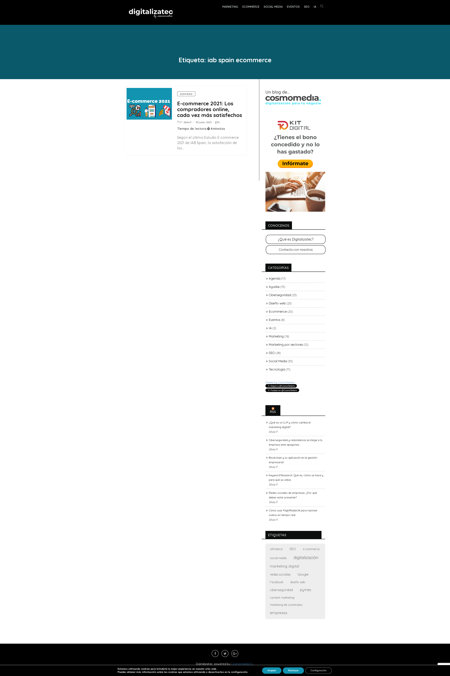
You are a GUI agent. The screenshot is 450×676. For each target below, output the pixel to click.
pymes (305, 590)
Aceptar (271, 670)
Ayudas (274, 287)
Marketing (230, 6)
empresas (278, 612)
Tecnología (277, 369)
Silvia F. (188, 122)
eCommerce (250, 6)
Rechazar (293, 670)
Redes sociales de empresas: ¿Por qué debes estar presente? (293, 495)
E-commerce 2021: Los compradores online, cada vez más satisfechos (209, 109)
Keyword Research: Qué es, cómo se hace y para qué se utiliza (296, 478)
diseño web (297, 582)
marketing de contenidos (286, 605)
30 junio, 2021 (204, 122)
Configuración (318, 670)
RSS (273, 412)
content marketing (282, 597)
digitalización (306, 557)
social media (278, 558)
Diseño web (277, 303)
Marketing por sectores (286, 345)
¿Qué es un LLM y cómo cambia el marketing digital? (290, 425)
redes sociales (280, 574)
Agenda (274, 278)
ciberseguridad (281, 590)
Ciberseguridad (280, 295)
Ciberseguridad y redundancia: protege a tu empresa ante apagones (295, 442)
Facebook (276, 582)
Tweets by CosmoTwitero (280, 382)
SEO (307, 6)
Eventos (293, 6)
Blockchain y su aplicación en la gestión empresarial (293, 460)
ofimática (276, 549)
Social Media (273, 6)
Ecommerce (186, 94)
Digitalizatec (204, 664)
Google (303, 574)
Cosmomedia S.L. (242, 664)
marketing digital (284, 566)
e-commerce (311, 549)
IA (315, 6)
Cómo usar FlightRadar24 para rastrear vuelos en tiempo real (293, 513)
